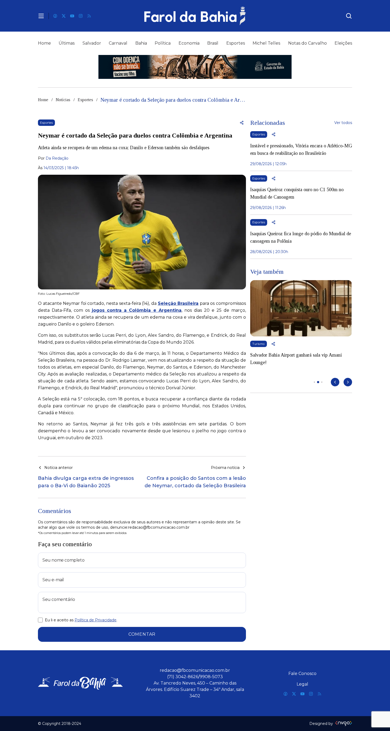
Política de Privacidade (95, 620)
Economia (189, 43)
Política (163, 43)
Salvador (92, 43)
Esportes (235, 43)
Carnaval (118, 43)
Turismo (258, 344)
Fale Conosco (302, 673)
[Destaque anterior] (335, 382)
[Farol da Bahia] (195, 15)
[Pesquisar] (349, 16)
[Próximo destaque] (348, 382)
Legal (302, 684)
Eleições (343, 43)
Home (44, 43)
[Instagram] (81, 16)
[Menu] (41, 16)
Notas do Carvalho (307, 43)
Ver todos (343, 122)
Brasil (212, 43)
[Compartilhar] (241, 122)
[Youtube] (72, 16)
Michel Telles (266, 43)
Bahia (141, 43)
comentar (141, 634)
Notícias (63, 99)
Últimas (67, 43)
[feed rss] (89, 16)
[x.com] (64, 16)
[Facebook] (55, 16)
